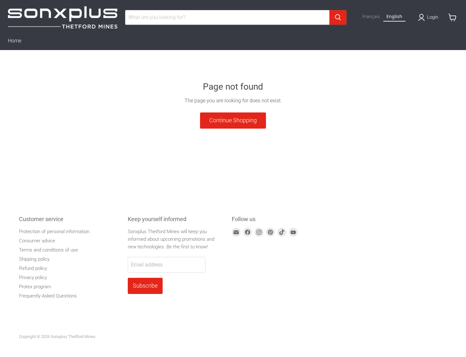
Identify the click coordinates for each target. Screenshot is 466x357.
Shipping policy (34, 259)
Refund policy (33, 268)
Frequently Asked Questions (48, 296)
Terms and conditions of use (48, 250)
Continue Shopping (233, 120)
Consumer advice (37, 241)
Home (14, 41)
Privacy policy (33, 277)
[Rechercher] (337, 17)
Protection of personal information (54, 231)
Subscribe (145, 285)
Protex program (35, 287)
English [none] (394, 16)
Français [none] (371, 16)
